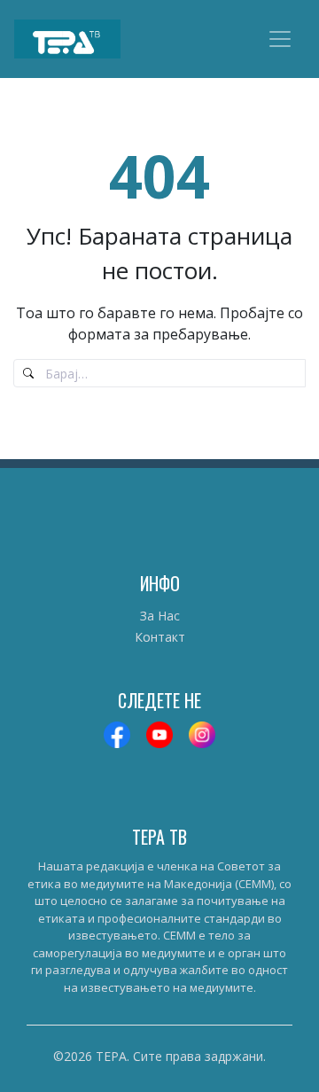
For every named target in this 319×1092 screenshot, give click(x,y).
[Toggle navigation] (280, 39)
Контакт (160, 636)
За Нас (160, 615)
